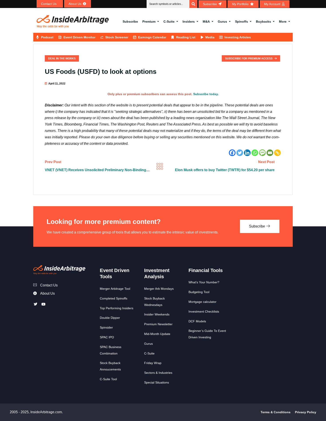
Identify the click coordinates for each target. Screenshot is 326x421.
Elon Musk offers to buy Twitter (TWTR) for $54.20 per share (225, 170)
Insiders (189, 21)
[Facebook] (232, 152)
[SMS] (262, 152)
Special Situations (156, 382)
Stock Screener (116, 37)
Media (209, 37)
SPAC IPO (107, 337)
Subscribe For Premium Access (249, 58)
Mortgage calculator (202, 302)
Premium (148, 21)
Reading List (185, 37)
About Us (47, 293)
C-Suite (169, 21)
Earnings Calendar (152, 37)
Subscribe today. (206, 94)
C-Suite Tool (108, 379)
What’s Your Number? (204, 282)
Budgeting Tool (199, 292)
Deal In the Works (62, 58)
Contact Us (49, 285)
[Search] (193, 4)
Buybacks (263, 21)
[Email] (270, 152)
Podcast (47, 37)
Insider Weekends (156, 314)
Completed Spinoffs (113, 298)
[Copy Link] (277, 152)
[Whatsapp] (254, 152)
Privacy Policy (305, 412)
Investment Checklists (204, 311)
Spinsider (106, 327)
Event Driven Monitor (79, 37)
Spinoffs (241, 21)
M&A (206, 21)
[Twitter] (239, 152)
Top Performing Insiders (116, 308)
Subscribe (130, 21)
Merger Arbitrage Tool (115, 288)
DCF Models (197, 321)
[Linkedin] (247, 152)
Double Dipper (110, 317)
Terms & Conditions (276, 412)
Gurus (222, 21)
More (283, 21)
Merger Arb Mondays (159, 288)
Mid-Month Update (157, 334)
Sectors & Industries (158, 372)
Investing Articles (237, 37)
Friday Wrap (152, 363)
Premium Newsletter (158, 324)
